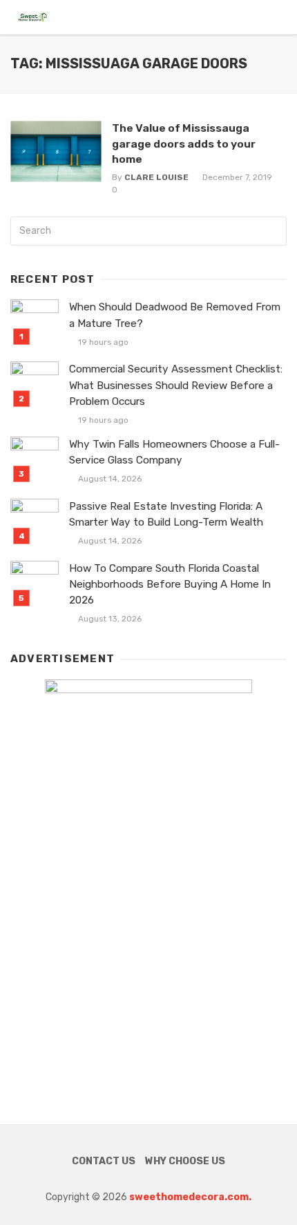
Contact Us (103, 1161)
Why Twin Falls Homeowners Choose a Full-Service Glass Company (174, 452)
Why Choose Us (185, 1161)
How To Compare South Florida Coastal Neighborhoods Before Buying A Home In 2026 (170, 584)
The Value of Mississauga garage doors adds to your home (184, 143)
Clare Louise (156, 177)
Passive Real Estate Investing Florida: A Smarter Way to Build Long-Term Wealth (166, 514)
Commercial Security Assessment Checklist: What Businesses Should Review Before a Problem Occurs (175, 385)
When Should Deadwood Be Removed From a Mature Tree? (174, 315)
